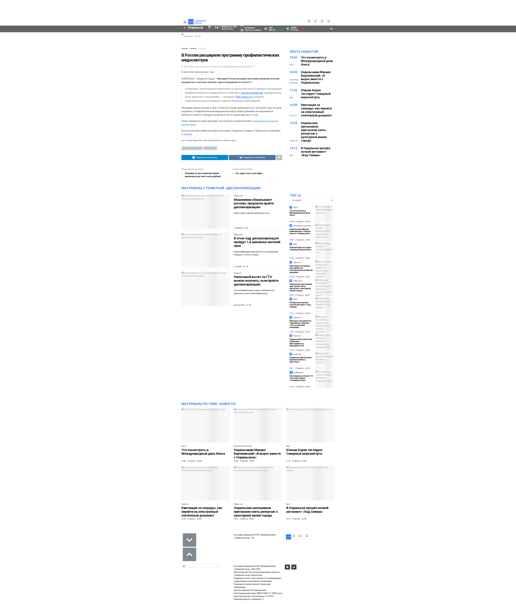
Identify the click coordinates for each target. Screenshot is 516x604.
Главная (184, 48)
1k (247, 228)
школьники (120, 82)
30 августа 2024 (187, 72)
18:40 (293, 57)
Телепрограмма (105, 36)
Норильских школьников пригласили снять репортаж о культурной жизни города (314, 131)
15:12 (293, 148)
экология (135, 87)
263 (308, 258)
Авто (292, 155)
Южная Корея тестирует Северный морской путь (316, 94)
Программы (103, 45)
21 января (238, 266)
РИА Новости (244, 96)
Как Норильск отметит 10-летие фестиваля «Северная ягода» (301, 378)
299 (308, 368)
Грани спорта (104, 53)
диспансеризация (192, 148)
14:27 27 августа (297, 332)
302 (308, 350)
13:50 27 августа (297, 350)
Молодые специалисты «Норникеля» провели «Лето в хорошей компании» (300, 324)
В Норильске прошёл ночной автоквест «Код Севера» (315, 151)
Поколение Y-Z (105, 61)
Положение (144, 45)
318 (308, 332)
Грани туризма (105, 56)
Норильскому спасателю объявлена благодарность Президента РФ (301, 342)
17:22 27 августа (297, 258)
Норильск (106, 78)
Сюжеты (101, 42)
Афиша (124, 91)
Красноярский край (130, 78)
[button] (85, 57)
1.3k (246, 266)
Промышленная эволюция (110, 64)
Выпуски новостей (106, 39)
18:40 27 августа (297, 221)
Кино (292, 65)
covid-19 (153, 78)
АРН (81, 87)
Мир (291, 97)
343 (308, 387)
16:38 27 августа (297, 277)
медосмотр (210, 148)
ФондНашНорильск (111, 96)
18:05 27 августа (297, 240)
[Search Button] (177, 104)
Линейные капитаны (294, 81)
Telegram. (187, 134)
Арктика (152, 87)
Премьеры (144, 36)
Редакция (164, 36)
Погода (163, 54)
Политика (81, 36)
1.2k (249, 305)
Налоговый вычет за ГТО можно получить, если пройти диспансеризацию (256, 280)
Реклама (164, 39)
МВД (167, 87)
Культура (81, 45)
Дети (138, 91)
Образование (86, 91)
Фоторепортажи (84, 54)
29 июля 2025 (239, 305)
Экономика (82, 39)
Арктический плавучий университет (115, 50)
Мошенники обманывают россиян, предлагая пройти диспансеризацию (254, 203)
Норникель (85, 78)
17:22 (293, 90)
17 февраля (238, 228)
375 (308, 313)
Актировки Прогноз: (253, 29)
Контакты (164, 42)
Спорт (80, 48)
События (143, 42)
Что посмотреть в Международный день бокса (317, 61)
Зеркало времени (106, 59)
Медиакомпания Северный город (150, 82)
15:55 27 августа (297, 295)
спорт (118, 87)
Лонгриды (81, 51)
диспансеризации (252, 92)
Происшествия (99, 87)
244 (308, 240)
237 (308, 277)
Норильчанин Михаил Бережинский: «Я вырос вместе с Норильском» (316, 77)
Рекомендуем (145, 39)
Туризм (153, 91)
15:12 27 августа (297, 313)
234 (308, 221)
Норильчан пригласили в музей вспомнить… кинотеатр (301, 359)
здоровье (106, 91)
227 (308, 295)
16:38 (293, 105)
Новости (193, 48)
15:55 (293, 123)
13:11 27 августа (297, 368)
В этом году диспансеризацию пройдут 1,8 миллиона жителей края (257, 242)
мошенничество (87, 96)
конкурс (101, 82)
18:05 (293, 72)
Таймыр (84, 82)
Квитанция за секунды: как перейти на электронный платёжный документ (316, 110)
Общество (81, 42)
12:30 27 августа (297, 387)
